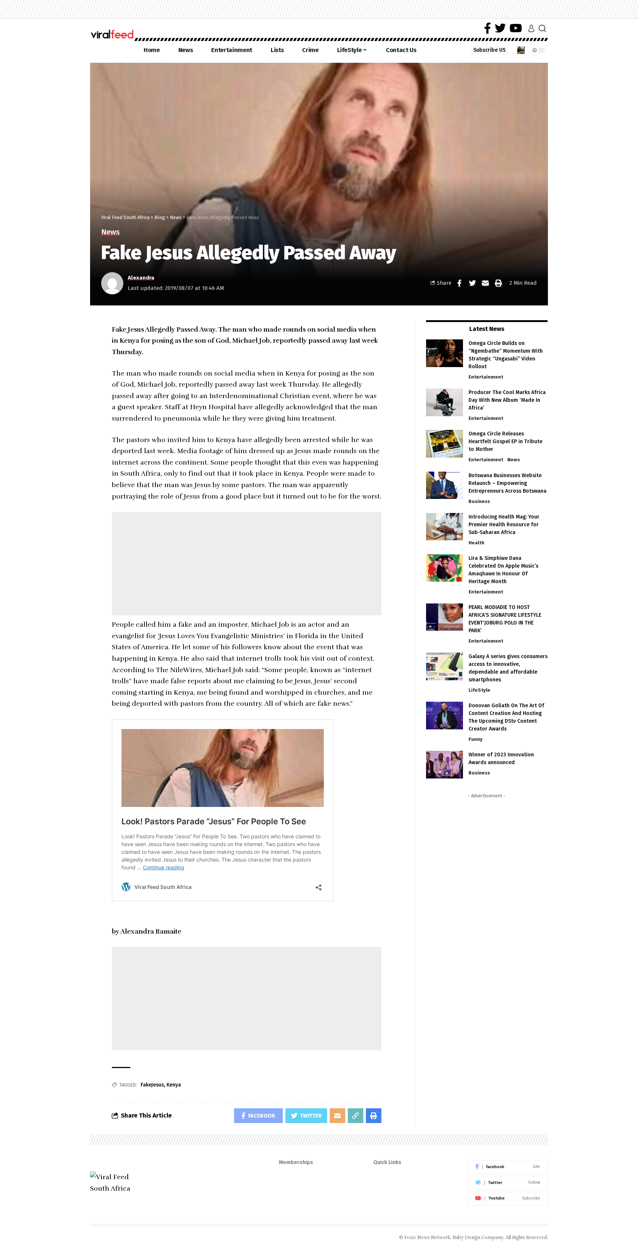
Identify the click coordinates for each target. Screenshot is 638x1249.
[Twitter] (500, 28)
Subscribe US (489, 50)
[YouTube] (516, 28)
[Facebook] (487, 28)
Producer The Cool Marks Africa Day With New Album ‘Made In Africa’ (507, 400)
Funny (476, 739)
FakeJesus (152, 1085)
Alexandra (141, 277)
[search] (542, 28)
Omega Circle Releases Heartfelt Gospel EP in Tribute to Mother (505, 441)
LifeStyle (479, 690)
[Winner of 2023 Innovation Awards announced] (444, 765)
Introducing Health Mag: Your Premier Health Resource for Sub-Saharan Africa (504, 524)
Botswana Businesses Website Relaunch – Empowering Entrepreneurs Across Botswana (507, 483)
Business (479, 501)
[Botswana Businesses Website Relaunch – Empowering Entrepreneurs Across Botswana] (444, 485)
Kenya (174, 1085)
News (110, 232)
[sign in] (531, 28)
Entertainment (486, 377)
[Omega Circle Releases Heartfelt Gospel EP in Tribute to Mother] (444, 444)
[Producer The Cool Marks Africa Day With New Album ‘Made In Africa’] (444, 402)
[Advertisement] (246, 563)
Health (476, 542)
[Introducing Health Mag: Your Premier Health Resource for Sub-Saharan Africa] (444, 526)
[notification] (521, 50)
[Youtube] (507, 1199)
